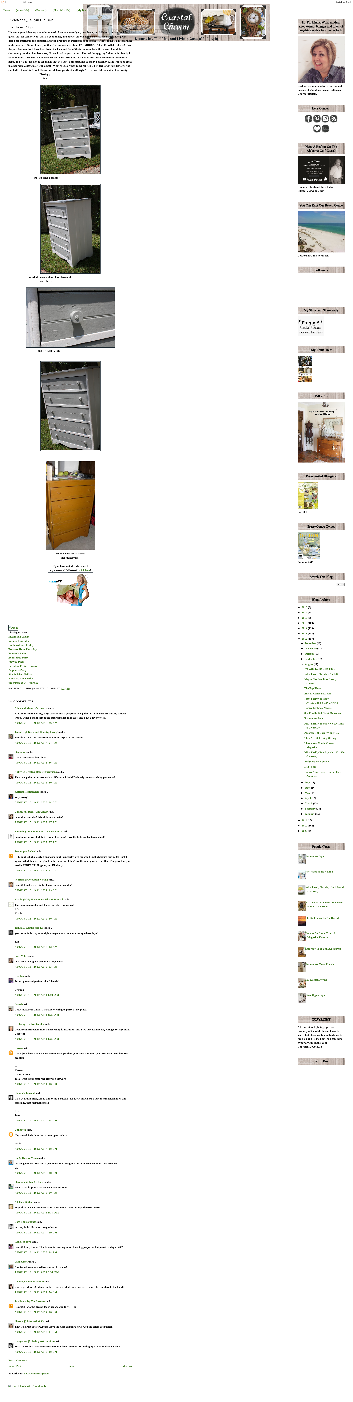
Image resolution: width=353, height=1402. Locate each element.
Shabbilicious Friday (20, 674)
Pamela (19, 1004)
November (311, 648)
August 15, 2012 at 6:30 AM (36, 782)
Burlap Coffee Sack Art (317, 693)
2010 (305, 825)
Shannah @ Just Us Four (29, 1182)
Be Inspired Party (18, 657)
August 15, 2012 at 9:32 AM (36, 946)
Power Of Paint (17, 653)
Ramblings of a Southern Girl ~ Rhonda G (39, 831)
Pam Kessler (22, 1261)
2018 (305, 607)
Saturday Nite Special (20, 678)
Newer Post (14, 1366)
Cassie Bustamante (25, 1221)
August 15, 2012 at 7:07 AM (36, 822)
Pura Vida (20, 956)
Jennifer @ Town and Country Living (36, 732)
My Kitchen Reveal (316, 979)
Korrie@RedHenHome (28, 791)
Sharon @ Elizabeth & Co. (30, 1321)
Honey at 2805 (23, 1241)
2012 (305, 638)
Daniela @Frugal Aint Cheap (31, 811)
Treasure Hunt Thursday (22, 649)
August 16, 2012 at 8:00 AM (36, 1192)
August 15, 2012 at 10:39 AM (37, 1038)
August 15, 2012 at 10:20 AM (37, 1014)
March (309, 803)
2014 (305, 628)
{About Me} (22, 10)
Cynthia (19, 975)
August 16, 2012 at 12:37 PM (37, 1212)
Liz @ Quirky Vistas (26, 1158)
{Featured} (41, 10)
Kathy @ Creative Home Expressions (36, 771)
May (308, 792)
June (308, 787)
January (310, 813)
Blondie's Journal (25, 1093)
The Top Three (312, 688)
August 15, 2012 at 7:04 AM (36, 802)
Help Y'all (310, 766)
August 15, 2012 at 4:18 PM (36, 1148)
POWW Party (16, 661)
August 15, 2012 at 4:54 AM (36, 742)
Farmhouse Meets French (319, 964)
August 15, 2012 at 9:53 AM (36, 966)
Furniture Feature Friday (22, 666)
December (311, 643)
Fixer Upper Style (315, 995)
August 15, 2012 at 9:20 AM (36, 918)
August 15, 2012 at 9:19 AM (36, 890)
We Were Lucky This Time (319, 668)
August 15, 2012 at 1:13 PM (36, 1084)
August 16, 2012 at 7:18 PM (36, 1252)
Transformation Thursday (23, 682)
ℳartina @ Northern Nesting (31, 879)
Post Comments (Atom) (37, 1373)
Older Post (127, 1366)
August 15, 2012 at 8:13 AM (36, 870)
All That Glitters (24, 1202)
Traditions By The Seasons (30, 1301)
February (310, 808)
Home (6, 10)
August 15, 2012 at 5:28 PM (36, 1172)
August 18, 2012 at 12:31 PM (37, 1272)
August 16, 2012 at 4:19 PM (36, 1232)
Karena (19, 1048)
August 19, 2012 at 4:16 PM (36, 1312)
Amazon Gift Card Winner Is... (321, 732)
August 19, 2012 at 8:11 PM (36, 1331)
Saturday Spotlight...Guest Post (323, 948)
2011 (305, 820)
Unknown (20, 1129)
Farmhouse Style (21, 27)
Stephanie (20, 752)
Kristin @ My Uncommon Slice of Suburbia (39, 899)
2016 (305, 617)
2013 (305, 633)
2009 (305, 830)
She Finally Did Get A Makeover (322, 713)
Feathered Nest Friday (21, 645)
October (310, 653)
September (311, 659)
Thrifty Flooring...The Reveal (322, 917)
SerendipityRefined (25, 851)
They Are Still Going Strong (320, 738)
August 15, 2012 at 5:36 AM (36, 762)
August (309, 664)
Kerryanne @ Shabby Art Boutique (35, 1341)
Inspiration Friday (18, 636)
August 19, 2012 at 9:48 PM (36, 1351)
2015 (305, 623)
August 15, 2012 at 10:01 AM (37, 995)
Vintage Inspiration (19, 640)
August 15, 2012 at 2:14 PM (36, 1120)
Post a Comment (17, 1360)
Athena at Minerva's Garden (31, 708)
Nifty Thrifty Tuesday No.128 (321, 674)
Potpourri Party (17, 670)
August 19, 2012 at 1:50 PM (36, 1292)
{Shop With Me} (61, 10)
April (308, 798)
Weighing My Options (316, 761)
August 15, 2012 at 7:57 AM (36, 842)
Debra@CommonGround (29, 1281)
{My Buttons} (84, 10)
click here (84, 570)
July (308, 782)
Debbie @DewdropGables (29, 1024)
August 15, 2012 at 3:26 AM (36, 722)
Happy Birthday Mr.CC (318, 707)
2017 (305, 612)
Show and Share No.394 (319, 871)
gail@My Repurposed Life (30, 927)
